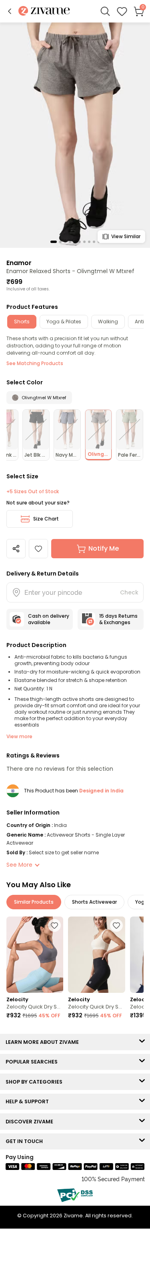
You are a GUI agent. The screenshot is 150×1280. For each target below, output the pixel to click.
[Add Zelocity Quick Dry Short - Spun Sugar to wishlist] (54, 925)
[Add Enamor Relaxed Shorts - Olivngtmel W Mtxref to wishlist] (38, 548)
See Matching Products (34, 363)
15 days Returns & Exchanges (118, 619)
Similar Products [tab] (34, 901)
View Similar (125, 236)
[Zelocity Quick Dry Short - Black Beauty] (96, 955)
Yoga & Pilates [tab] (63, 321)
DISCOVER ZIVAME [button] (31, 1121)
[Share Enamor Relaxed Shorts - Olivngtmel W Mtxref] (16, 548)
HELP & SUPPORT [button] (29, 1101)
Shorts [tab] (22, 321)
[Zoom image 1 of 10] (75, 135)
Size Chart (46, 518)
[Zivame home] (44, 11)
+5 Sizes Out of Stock (32, 491)
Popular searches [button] (33, 1061)
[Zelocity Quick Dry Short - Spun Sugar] (34, 955)
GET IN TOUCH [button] (26, 1141)
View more (19, 736)
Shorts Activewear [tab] (94, 901)
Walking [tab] (108, 321)
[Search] (105, 11)
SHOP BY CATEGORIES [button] (36, 1081)
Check (129, 592)
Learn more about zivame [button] (44, 1042)
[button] (9, 11)
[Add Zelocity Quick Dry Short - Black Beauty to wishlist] (116, 925)
